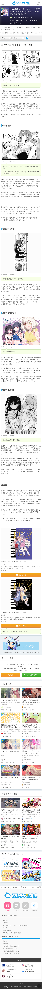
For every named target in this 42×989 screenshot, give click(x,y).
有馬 (14, 33)
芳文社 (6, 33)
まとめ (15, 887)
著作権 (5, 941)
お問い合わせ (7, 930)
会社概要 (5, 920)
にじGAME (30, 965)
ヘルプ (5, 928)
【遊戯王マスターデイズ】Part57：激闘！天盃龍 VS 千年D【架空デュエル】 (31, 727)
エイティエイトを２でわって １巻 (13, 613)
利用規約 (5, 923)
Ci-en (11, 970)
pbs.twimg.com (10, 80)
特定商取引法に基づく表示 (11, 946)
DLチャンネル (21, 3)
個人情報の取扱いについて (11, 948)
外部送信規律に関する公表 (11, 951)
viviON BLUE (30, 970)
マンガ (19, 23)
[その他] (29, 38)
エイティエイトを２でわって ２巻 (13, 562)
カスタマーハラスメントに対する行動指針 (15, 925)
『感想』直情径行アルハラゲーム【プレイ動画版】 (31, 778)
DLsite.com (10, 965)
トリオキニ (10, 976)
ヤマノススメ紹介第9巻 (9, 700)
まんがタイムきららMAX (26, 33)
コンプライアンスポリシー (11, 953)
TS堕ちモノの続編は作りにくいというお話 (10, 811)
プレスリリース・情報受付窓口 (12, 933)
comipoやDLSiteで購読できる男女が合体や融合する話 (31, 838)
